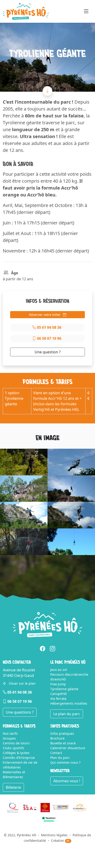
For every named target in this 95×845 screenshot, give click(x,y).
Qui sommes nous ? (65, 762)
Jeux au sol (58, 669)
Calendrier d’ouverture (67, 748)
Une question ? (48, 351)
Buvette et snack (63, 743)
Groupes (9, 738)
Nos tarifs (10, 733)
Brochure (57, 738)
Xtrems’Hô (58, 679)
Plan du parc (60, 757)
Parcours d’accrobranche (69, 674)
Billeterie (13, 787)
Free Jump (58, 684)
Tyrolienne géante (64, 689)
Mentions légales (54, 835)
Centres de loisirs (16, 743)
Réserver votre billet (45, 314)
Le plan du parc (66, 713)
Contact (56, 753)
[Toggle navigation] (86, 11)
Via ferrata (58, 698)
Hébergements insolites (68, 703)
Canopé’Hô (58, 694)
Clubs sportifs (13, 748)
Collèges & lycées (16, 753)
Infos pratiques (62, 733)
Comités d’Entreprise (19, 757)
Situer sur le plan (22, 683)
